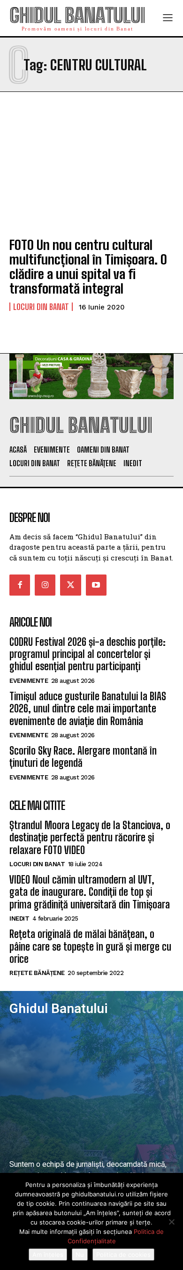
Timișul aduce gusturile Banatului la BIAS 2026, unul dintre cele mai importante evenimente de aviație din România (87, 708)
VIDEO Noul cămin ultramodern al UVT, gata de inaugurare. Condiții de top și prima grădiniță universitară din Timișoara (89, 892)
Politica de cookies (123, 1254)
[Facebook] (19, 585)
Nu (80, 1254)
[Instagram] (45, 585)
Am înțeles (47, 1254)
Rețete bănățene (37, 972)
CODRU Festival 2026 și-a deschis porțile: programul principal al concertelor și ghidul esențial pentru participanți (87, 654)
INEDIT (19, 918)
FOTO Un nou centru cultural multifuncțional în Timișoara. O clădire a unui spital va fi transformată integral (88, 266)
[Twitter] (70, 585)
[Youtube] (96, 585)
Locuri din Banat (41, 306)
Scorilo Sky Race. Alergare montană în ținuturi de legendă (83, 756)
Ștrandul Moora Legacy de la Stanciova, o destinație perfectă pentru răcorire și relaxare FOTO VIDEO (89, 837)
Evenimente (28, 680)
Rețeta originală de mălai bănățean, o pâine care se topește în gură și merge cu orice (90, 946)
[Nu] (171, 1221)
